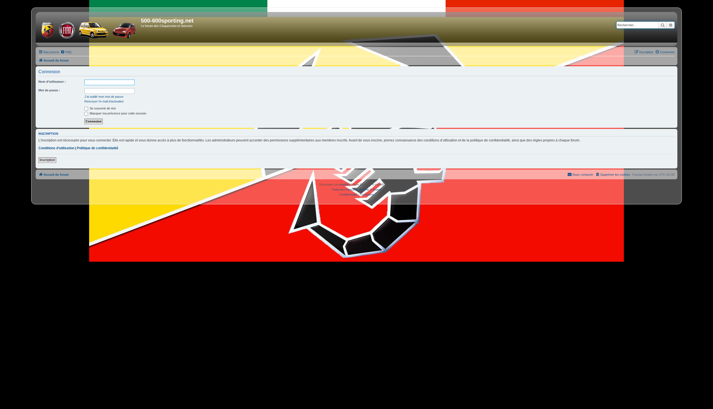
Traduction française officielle (350, 189)
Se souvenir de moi (102, 108)
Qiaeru (377, 189)
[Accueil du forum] (89, 29)
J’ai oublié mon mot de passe (103, 96)
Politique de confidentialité (97, 148)
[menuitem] (66, 52)
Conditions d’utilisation (56, 148)
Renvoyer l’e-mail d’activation (104, 101)
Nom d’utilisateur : (52, 81)
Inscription (47, 160)
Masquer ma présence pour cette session (117, 113)
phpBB (343, 184)
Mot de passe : (49, 90)
